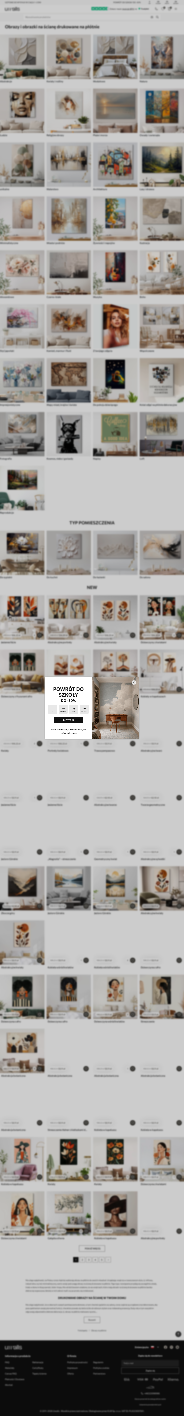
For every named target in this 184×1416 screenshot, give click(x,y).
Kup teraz (68, 720)
